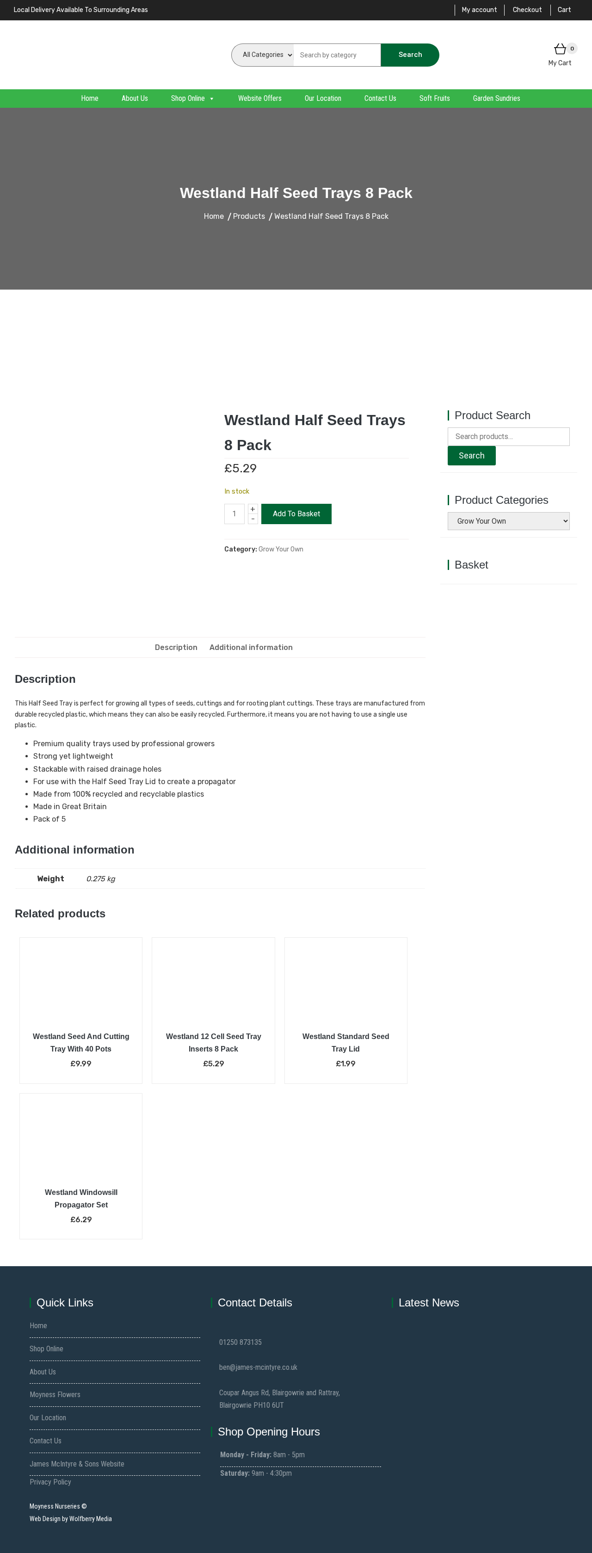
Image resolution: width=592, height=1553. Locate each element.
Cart (564, 10)
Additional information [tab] (251, 647)
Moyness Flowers (55, 1394)
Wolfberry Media (90, 1518)
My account (479, 10)
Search (410, 54)
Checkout (527, 10)
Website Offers (260, 98)
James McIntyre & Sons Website (77, 1464)
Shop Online (188, 98)
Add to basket (296, 513)
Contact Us (380, 98)
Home (90, 98)
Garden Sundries (496, 98)
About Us (135, 98)
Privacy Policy (50, 1482)
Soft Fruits (434, 98)
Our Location (323, 98)
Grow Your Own (281, 549)
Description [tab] (176, 647)
